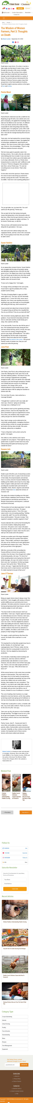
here (14, 489)
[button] (29, 782)
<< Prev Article (7, 812)
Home (3, 22)
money (10, 86)
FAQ (17, 1093)
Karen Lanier (7, 39)
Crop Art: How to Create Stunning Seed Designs (14, 948)
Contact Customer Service (17, 1091)
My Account (6, 12)
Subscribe (20, 8)
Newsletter (28, 12)
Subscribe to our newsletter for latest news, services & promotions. (13, 874)
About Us (17, 1076)
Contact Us (16, 15)
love (3, 86)
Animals (8, 22)
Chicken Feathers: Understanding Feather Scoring (15, 922)
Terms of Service (17, 1081)
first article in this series (16, 339)
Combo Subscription (17, 12)
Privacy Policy (17, 1079)
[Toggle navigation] (3, 18)
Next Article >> (25, 812)
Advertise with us (17, 1088)
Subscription (24, 1064)
